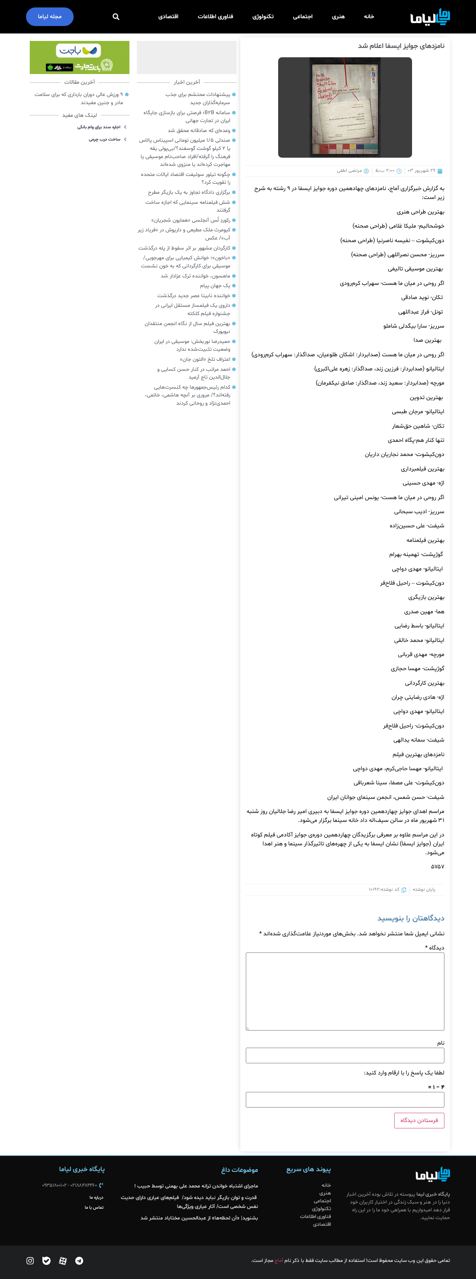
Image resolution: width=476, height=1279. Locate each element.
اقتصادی (168, 17)
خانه (369, 17)
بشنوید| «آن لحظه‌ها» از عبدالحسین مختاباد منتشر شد (199, 1218)
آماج (278, 1260)
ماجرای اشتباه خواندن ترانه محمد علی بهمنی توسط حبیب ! (196, 1186)
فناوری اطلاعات (215, 17)
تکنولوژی (263, 17)
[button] (116, 17)
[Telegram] (79, 1261)
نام (440, 1043)
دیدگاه (434, 948)
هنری (338, 17)
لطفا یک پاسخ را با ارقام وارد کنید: (404, 1073)
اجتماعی (303, 17)
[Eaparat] (63, 1261)
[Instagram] (30, 1261)
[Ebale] (46, 1261)
